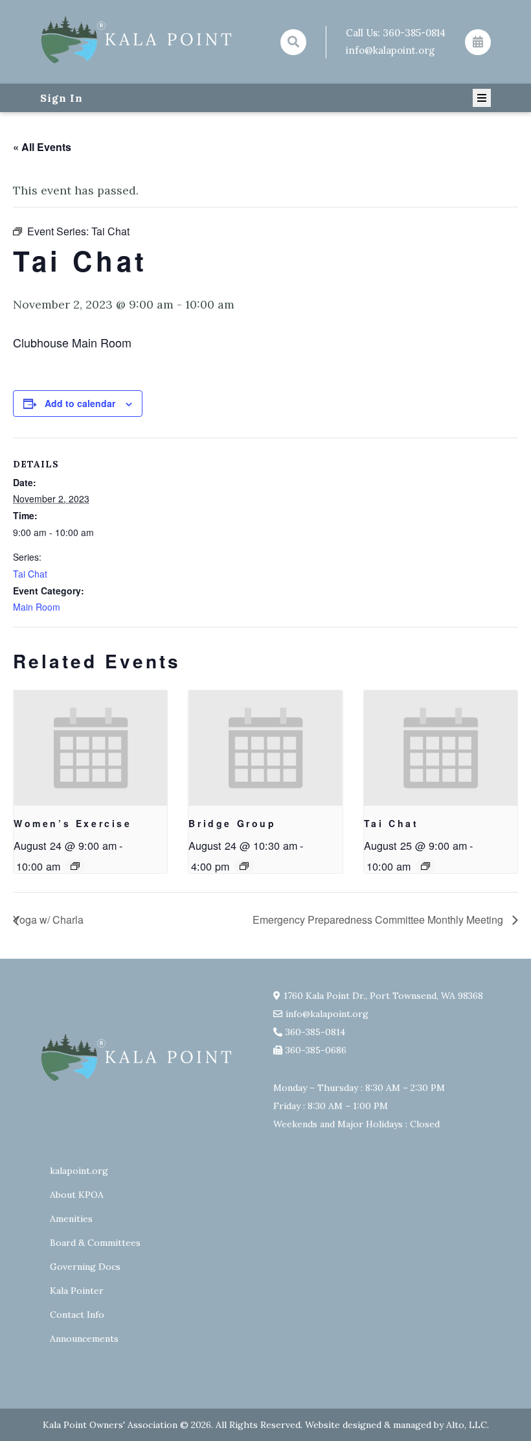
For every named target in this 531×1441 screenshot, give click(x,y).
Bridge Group (232, 823)
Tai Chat (30, 573)
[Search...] (293, 42)
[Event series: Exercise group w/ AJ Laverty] (75, 866)
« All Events (42, 146)
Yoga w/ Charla (48, 919)
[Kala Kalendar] (478, 42)
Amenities (71, 1218)
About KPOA (77, 1195)
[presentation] (90, 748)
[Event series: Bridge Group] (244, 866)
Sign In (61, 97)
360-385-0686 (316, 1050)
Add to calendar (80, 403)
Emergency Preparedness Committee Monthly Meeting (379, 919)
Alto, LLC (466, 1425)
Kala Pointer (77, 1290)
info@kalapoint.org (390, 50)
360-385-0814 (414, 33)
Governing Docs (85, 1266)
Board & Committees (95, 1242)
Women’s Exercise (73, 823)
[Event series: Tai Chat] (425, 866)
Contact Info (77, 1314)
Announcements (84, 1338)
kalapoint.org (79, 1171)
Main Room (36, 606)
